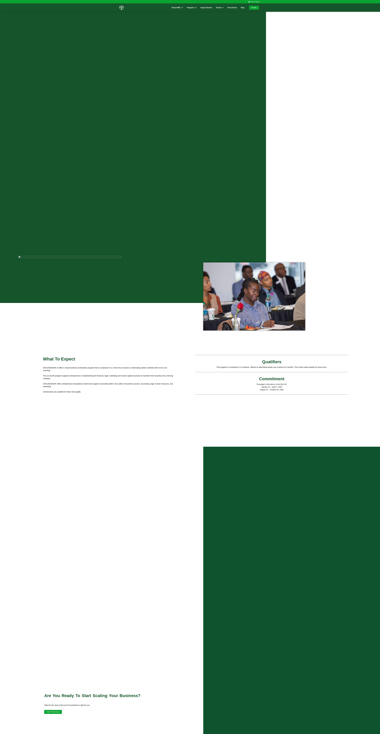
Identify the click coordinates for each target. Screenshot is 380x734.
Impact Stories (206, 8)
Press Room (232, 8)
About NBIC (176, 8)
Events (218, 8)
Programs (190, 8)
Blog (242, 8)
